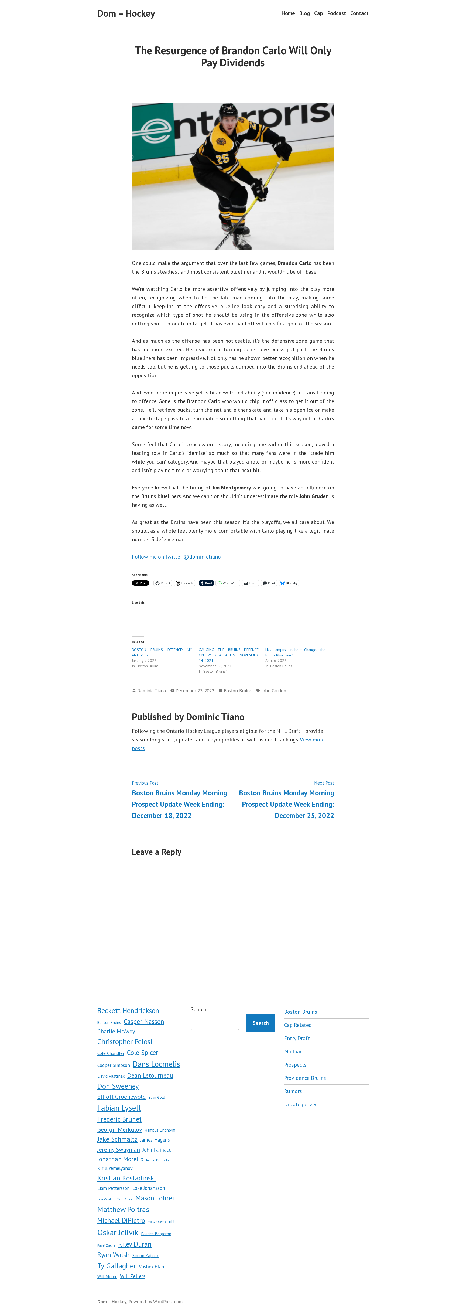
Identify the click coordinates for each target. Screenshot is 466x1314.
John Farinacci (157, 1149)
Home (288, 13)
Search (198, 1009)
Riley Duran (135, 1244)
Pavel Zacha (106, 1245)
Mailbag (293, 1051)
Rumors (293, 1091)
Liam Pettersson (113, 1188)
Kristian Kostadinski (126, 1177)
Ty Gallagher (116, 1266)
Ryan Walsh (113, 1254)
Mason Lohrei (154, 1197)
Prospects (295, 1064)
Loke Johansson (148, 1188)
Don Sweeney (118, 1086)
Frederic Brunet (119, 1119)
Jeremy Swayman (118, 1149)
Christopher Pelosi (124, 1041)
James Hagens (155, 1139)
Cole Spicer (142, 1052)
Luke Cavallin (105, 1199)
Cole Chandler (110, 1053)
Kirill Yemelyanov (115, 1168)
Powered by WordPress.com (156, 1301)
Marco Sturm (125, 1199)
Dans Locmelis (156, 1064)
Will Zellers (132, 1276)
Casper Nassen (144, 1021)
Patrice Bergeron (156, 1233)
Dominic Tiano (151, 690)
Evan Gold (157, 1097)
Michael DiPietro (121, 1220)
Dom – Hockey (126, 13)
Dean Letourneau (150, 1075)
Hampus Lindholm (160, 1130)
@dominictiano (202, 556)
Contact (359, 13)
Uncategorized (301, 1104)
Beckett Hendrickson (128, 1010)
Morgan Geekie (157, 1222)
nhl (171, 1221)
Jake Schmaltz (117, 1139)
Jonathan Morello (120, 1159)
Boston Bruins (238, 690)
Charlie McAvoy (116, 1031)
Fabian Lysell (119, 1107)
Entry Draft (297, 1038)
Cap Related (298, 1025)
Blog (304, 13)
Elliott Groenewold (121, 1096)
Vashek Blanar (153, 1266)
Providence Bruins (305, 1077)
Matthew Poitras (123, 1209)
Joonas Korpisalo (157, 1160)
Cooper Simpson (113, 1065)
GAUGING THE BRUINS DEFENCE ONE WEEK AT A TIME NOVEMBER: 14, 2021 (229, 655)
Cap (318, 13)
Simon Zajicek (145, 1255)
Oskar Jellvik (117, 1232)
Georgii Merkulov (119, 1129)
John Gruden (273, 690)
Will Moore (107, 1276)
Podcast (336, 13)
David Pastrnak (111, 1076)
